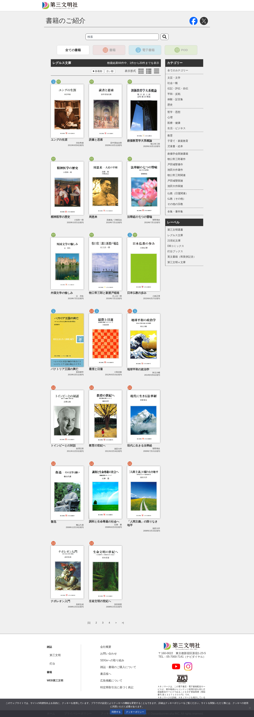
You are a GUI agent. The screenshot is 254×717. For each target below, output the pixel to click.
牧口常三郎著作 (176, 159)
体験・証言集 (175, 99)
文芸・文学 (173, 77)
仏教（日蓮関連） (177, 193)
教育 (170, 135)
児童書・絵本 (175, 146)
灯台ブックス (175, 251)
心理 (170, 117)
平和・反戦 (173, 93)
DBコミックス (175, 245)
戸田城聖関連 (175, 180)
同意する (116, 711)
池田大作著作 (175, 169)
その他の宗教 (175, 204)
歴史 (170, 104)
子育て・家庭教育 (177, 140)
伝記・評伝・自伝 (177, 88)
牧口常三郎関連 (176, 175)
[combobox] (122, 37)
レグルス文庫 (175, 235)
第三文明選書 (175, 229)
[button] (48, 647)
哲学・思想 (173, 111)
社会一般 (172, 83)
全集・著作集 (175, 211)
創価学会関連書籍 (177, 153)
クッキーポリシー (135, 711)
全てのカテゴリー (177, 70)
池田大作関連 (175, 186)
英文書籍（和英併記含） (181, 256)
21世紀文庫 (174, 240)
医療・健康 (173, 122)
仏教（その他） (176, 198)
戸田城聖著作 (175, 164)
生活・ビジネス (176, 128)
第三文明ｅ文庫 (176, 262)
